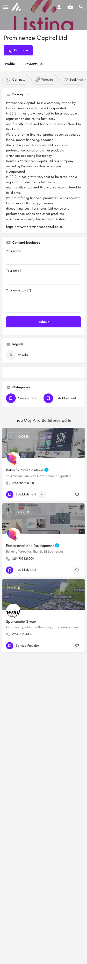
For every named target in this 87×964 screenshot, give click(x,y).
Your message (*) (18, 290)
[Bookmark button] (77, 494)
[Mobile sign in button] (59, 7)
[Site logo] (17, 7)
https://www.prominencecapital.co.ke (34, 227)
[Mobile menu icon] (5, 7)
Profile (10, 64)
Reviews (33, 64)
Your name (13, 251)
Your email (13, 271)
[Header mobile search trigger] (81, 7)
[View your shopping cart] (70, 7)
